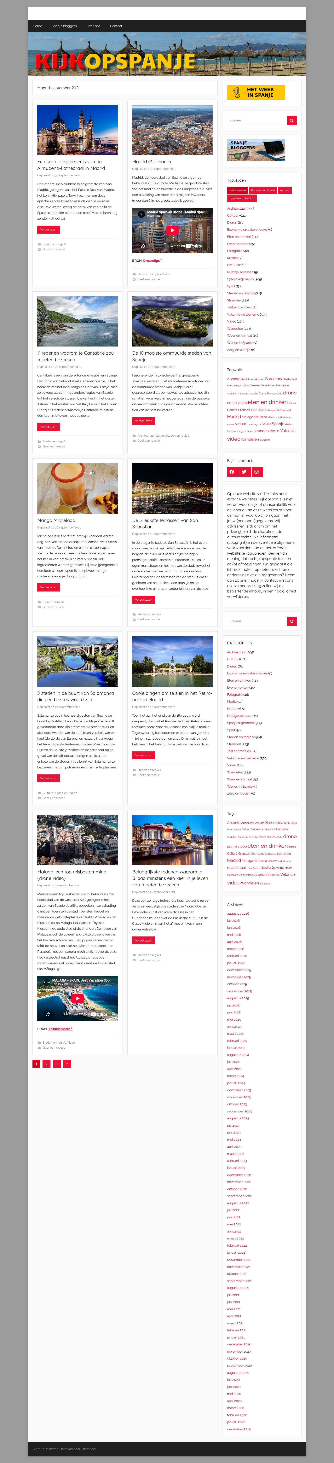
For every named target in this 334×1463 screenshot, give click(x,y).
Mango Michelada (56, 520)
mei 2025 (234, 1019)
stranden (261, 430)
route (249, 424)
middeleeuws (284, 417)
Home (37, 26)
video (233, 439)
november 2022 (239, 1182)
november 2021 (238, 1267)
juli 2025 (233, 1005)
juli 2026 (233, 921)
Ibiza (279, 410)
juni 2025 (233, 1012)
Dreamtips (151, 261)
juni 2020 (234, 1387)
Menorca (272, 417)
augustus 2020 (238, 1373)
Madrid (234, 416)
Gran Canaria (259, 410)
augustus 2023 (238, 1118)
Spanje (278, 424)
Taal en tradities (239, 307)
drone (290, 393)
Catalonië (243, 393)
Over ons (93, 26)
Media (232, 258)
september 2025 (239, 991)
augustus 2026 (238, 913)
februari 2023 (237, 1161)
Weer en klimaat (239, 335)
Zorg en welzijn (238, 350)
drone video (237, 403)
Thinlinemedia (59, 1029)
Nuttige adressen (240, 272)
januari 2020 (236, 1422)
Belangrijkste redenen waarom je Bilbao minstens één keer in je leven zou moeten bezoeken (170, 878)
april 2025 (234, 1026)
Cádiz (279, 393)
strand (249, 431)
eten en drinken (268, 402)
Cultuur (160, 435)
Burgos (237, 385)
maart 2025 (235, 1033)
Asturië (259, 379)
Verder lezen (48, 229)
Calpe (245, 385)
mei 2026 (234, 935)
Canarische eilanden (262, 385)
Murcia (230, 424)
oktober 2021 (236, 1274)
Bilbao (230, 385)
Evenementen (238, 244)
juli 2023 (233, 1125)
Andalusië (247, 379)
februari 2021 (236, 1330)
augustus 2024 (238, 1055)
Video (166, 274)
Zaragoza (265, 440)
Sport (231, 286)
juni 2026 (234, 928)
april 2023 (234, 1147)
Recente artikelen (263, 190)
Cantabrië (282, 385)
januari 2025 (236, 1048)
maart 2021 (235, 1323)
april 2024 (234, 1069)
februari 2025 (237, 1041)
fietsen (292, 403)
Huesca (272, 410)
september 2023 (239, 1111)
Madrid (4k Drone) (151, 161)
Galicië (232, 410)
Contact (116, 26)
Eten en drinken (53, 602)
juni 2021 (233, 1302)
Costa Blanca (267, 393)
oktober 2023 (237, 1104)
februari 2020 (237, 1415)
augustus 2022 (238, 1203)
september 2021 (239, 1281)
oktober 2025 (237, 984)
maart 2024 (235, 1076)
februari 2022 (237, 1245)
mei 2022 (234, 1224)
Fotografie (235, 251)
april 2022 (234, 1231)
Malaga (247, 417)
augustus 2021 (238, 1288)
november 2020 (239, 1351)
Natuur (232, 265)
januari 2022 (236, 1252)
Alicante (233, 379)
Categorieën (237, 190)
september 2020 (239, 1365)
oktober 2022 (237, 1189)
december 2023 (239, 1090)
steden (288, 424)
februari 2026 (237, 956)
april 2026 (234, 942)
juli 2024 (233, 1062)
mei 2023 (234, 1139)
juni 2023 (233, 1132)
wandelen (250, 439)
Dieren (232, 222)
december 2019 (239, 1429)
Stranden (234, 300)
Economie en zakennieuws (247, 229)
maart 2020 (235, 1408)
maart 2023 (235, 1154)
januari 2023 (236, 1168)
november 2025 (239, 977)
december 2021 (238, 1260)
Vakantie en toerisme (243, 314)
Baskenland (290, 379)
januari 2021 (236, 1337)
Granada (244, 410)
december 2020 (239, 1344)
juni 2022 (233, 1217)
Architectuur (145, 435)
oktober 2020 (237, 1358)
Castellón (232, 393)
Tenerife (274, 431)
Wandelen (235, 328)
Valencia (288, 430)
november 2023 (239, 1097)
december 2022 (239, 1175)
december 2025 (239, 970)
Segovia (257, 424)
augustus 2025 (238, 998)
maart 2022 (235, 1238)
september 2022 (239, 1196)
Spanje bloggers (64, 26)
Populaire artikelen (241, 198)
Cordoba (253, 393)
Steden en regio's (54, 244)
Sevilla (266, 424)
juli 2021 (233, 1295)
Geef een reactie (54, 249)
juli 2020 (233, 1380)
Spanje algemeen (240, 279)
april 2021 (234, 1316)
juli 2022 (233, 1210)
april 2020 (234, 1401)
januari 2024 (236, 1083)
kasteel (287, 410)
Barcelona (274, 378)
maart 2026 (235, 949)
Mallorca (260, 417)
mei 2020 (234, 1394)
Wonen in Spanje (240, 343)
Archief (285, 190)
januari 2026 (236, 963)
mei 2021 (233, 1309)
